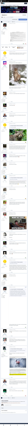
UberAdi (5, 55)
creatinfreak (4, 204)
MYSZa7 (5, 65)
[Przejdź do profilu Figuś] (4, 25)
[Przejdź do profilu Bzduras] (4, 348)
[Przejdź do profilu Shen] (4, 390)
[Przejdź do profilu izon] (4, 177)
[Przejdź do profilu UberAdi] (4, 53)
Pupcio (19, 125)
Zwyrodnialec (5, 148)
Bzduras (5, 350)
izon (4, 179)
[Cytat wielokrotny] (9, 43)
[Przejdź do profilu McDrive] (4, 155)
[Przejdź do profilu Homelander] (21, 47)
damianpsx (4, 171)
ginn (4, 216)
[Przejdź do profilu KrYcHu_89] (17, 47)
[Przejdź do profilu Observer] (4, 234)
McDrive (5, 158)
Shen (4, 393)
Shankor (4, 101)
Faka (4, 117)
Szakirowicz (4, 100)
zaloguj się (21, 401)
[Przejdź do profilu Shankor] (4, 93)
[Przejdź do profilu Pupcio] (4, 105)
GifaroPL (4, 170)
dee (4, 255)
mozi (4, 342)
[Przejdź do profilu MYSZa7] (4, 63)
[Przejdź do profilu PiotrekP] (19, 47)
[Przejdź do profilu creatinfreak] (4, 202)
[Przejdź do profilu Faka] (4, 115)
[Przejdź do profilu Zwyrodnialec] (4, 146)
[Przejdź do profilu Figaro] (4, 164)
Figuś (4, 27)
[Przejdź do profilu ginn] (4, 214)
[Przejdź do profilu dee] (4, 252)
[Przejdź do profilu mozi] (4, 339)
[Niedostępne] (18, 64)
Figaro (4, 173)
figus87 (4, 295)
